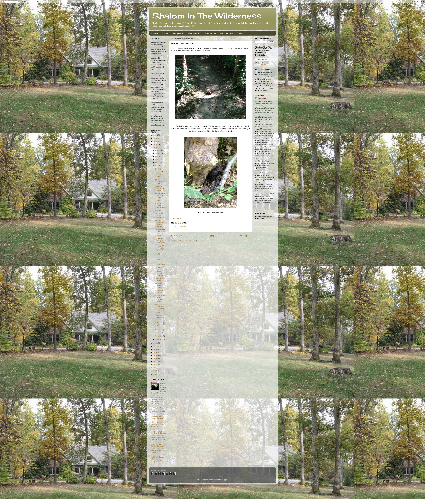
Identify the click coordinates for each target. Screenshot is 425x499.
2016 (155, 343)
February (158, 153)
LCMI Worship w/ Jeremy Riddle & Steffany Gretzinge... (160, 271)
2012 (155, 138)
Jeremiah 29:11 (155, 111)
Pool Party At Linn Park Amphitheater (160, 205)
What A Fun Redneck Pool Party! (159, 215)
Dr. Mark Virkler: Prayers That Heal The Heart (160, 232)
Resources (210, 33)
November (159, 336)
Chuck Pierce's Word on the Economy (160, 324)
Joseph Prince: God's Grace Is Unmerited (158, 438)
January (158, 150)
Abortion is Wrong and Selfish (159, 188)
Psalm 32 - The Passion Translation (157, 445)
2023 (156, 365)
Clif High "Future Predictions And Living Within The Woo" (157, 460)
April (157, 159)
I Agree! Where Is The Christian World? (160, 298)
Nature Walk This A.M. (159, 291)
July (156, 169)
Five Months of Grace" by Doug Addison (160, 257)
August (158, 172)
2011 (155, 135)
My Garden (226, 33)
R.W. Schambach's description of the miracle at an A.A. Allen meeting (157, 400)
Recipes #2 (194, 33)
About (165, 33)
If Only (157, 200)
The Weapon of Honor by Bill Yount (160, 285)
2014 (155, 144)
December (159, 339)
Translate (263, 64)
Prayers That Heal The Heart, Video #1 (160, 248)
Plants (240, 33)
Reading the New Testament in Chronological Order (158, 410)
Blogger (224, 480)
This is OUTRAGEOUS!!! (160, 181)
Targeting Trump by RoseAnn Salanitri (159, 223)
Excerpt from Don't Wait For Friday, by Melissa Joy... (159, 308)
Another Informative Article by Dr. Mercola (158, 432)
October (158, 333)
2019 (155, 352)
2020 (156, 355)
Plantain (158, 210)
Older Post (245, 236)
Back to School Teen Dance (160, 264)
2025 (156, 371)
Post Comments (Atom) (188, 241)
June (157, 166)
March (157, 156)
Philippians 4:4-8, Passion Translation (157, 417)
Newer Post (176, 236)
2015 (155, 147)
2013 (155, 141)
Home (154, 33)
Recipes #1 (178, 33)
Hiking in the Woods (159, 279)
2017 (155, 346)
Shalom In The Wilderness (206, 15)
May (157, 162)
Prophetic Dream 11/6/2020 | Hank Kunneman (157, 424)
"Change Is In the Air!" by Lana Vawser (160, 240)
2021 (155, 358)
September (159, 330)
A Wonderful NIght (159, 175)
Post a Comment (180, 227)
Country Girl (262, 98)
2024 (156, 368)
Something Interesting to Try (159, 317)
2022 (156, 362)
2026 (156, 374)
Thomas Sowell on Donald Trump (160, 195)
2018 (155, 349)
